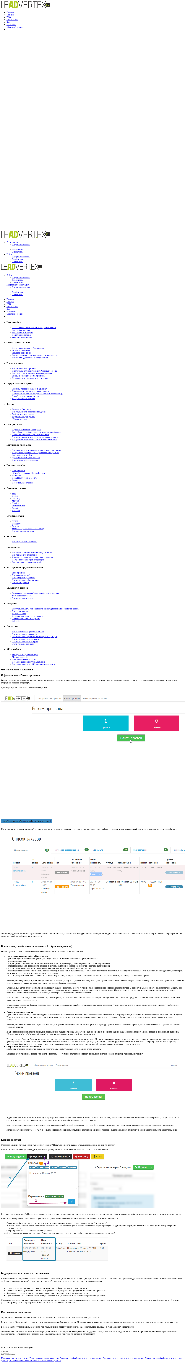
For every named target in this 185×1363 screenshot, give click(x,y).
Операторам (17, 252)
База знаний (12, 19)
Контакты (11, 24)
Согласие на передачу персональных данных (123, 1358)
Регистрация (12, 242)
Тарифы (10, 15)
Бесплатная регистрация (18, 285)
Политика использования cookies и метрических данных (35, 1360)
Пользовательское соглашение (15, 1358)
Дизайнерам (17, 249)
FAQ (9, 17)
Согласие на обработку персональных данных (81, 1358)
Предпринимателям (21, 244)
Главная (10, 12)
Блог (9, 22)
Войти (9, 254)
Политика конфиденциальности (44, 1358)
